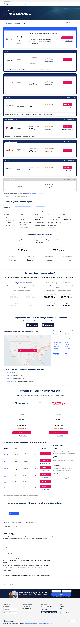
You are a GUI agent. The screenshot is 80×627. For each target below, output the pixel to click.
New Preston (56, 350)
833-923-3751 (69, 85)
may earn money (7, 0)
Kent (66, 352)
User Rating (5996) (49, 61)
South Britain (68, 350)
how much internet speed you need (22, 205)
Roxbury (55, 338)
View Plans (66, 59)
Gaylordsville (56, 340)
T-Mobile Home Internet (11, 119)
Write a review (13, 513)
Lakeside (67, 342)
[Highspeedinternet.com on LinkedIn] (68, 613)
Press (60, 610)
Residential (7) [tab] (8, 23)
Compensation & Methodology (29, 623)
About (61, 604)
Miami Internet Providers (26, 612)
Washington (56, 344)
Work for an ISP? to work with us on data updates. (15, 196)
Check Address (65, 37)
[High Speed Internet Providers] (10, 4)
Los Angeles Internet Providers (27, 604)
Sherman (55, 333)
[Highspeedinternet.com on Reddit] (66, 613)
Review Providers (38, 4)
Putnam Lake (68, 340)
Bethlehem (67, 344)
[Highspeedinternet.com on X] (62, 613)
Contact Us (61, 608)
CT (7, 584)
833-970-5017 (69, 170)
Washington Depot (57, 342)
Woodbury (67, 338)
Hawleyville (67, 348)
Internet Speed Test (44, 604)
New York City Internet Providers (27, 610)
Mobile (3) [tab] (25, 23)
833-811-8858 (69, 107)
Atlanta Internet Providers (26, 614)
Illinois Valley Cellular (10, 179)
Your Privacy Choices (48, 623)
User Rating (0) (48, 187)
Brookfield (55, 348)
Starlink (7, 160)
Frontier (7, 75)
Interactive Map (28, 350)
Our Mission (62, 606)
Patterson (67, 355)
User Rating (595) (48, 129)
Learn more (67, 185)
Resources (46, 4)
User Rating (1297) (49, 84)
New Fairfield (56, 346)
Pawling (67, 335)
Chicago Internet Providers (26, 606)
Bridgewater (56, 335)
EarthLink (7, 97)
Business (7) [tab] (17, 23)
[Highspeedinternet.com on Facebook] (60, 613)
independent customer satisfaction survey (34, 193)
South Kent (67, 333)
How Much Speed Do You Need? (46, 606)
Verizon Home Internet (11, 141)
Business (53, 4)
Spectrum (7, 51)
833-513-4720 (69, 62)
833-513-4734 (69, 40)
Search (73, 4)
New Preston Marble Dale (56, 353)
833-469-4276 (69, 129)
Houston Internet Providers (26, 608)
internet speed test (40, 205)
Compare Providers (27, 4)
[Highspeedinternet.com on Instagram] (64, 613)
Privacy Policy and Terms (39, 623)
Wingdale (67, 346)
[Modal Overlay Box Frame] (40, 593)
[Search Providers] (15, 609)
